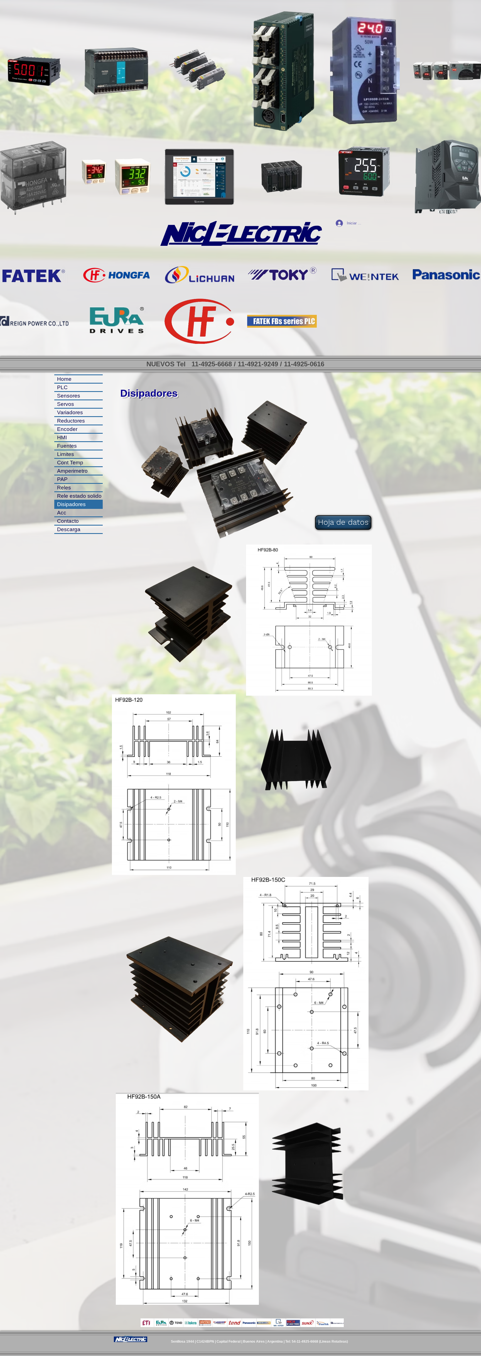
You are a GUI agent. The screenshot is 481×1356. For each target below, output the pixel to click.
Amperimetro (72, 471)
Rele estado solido (79, 496)
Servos (65, 404)
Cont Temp (70, 462)
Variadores (70, 412)
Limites (65, 454)
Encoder (67, 429)
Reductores (71, 421)
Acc (61, 513)
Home (64, 379)
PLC (62, 387)
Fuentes (67, 446)
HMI (62, 437)
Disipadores (71, 504)
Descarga (68, 529)
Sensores (68, 396)
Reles (64, 488)
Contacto (68, 521)
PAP (62, 479)
